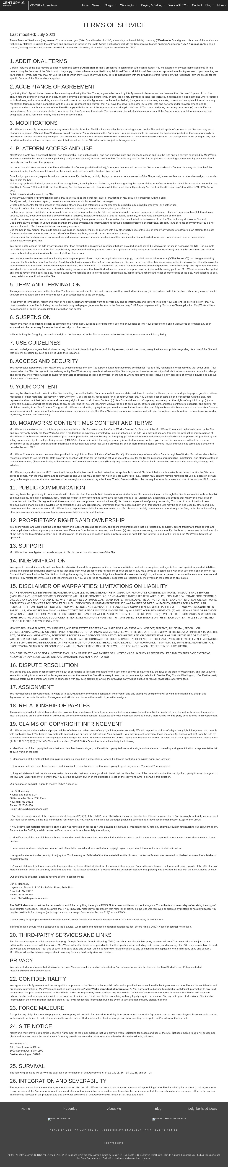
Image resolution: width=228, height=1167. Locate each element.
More (222, 7)
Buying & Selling (153, 7)
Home (85, 5)
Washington (129, 7)
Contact (197, 5)
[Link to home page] (15, 5)
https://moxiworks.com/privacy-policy (30, 970)
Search (96, 5)
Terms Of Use (60, 1130)
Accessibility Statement (121, 1130)
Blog (210, 7)
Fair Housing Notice (161, 1130)
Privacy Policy (87, 1130)
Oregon (111, 7)
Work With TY (179, 7)
